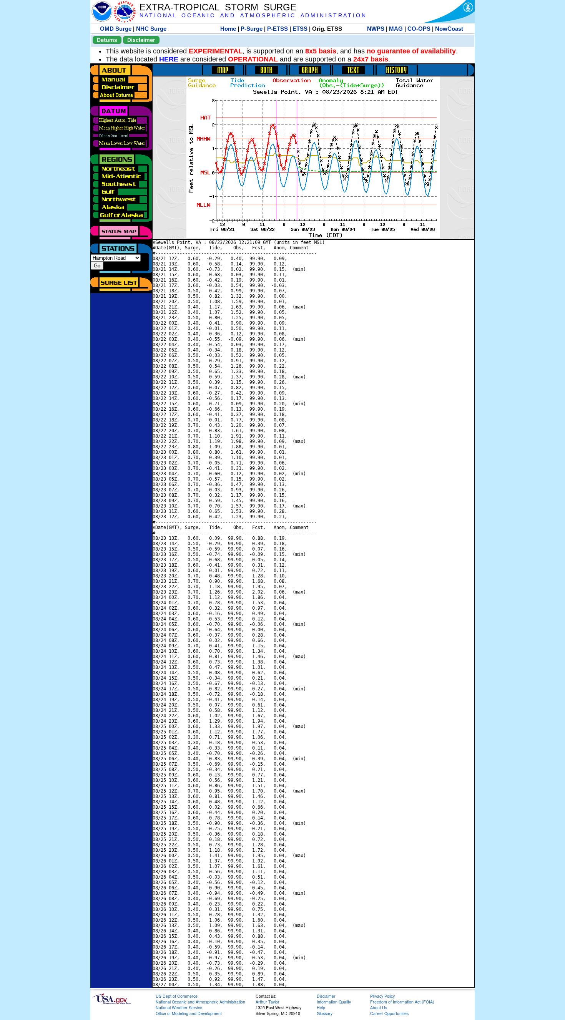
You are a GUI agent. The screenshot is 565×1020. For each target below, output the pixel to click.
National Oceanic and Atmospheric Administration (200, 1002)
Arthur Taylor (267, 1002)
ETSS (299, 28)
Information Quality (334, 1002)
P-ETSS (277, 28)
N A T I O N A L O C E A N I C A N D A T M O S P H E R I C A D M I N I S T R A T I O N (253, 15)
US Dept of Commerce (177, 996)
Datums (107, 39)
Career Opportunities (389, 1013)
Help (321, 1007)
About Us (378, 1007)
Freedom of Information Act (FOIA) (402, 1002)
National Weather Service (179, 1007)
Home (228, 28)
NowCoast (449, 28)
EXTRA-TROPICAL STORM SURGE (218, 7)
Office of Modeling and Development (189, 1013)
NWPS (375, 28)
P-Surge (252, 28)
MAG (396, 28)
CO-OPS (418, 28)
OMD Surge (115, 28)
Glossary (324, 1013)
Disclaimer (141, 39)
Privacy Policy (382, 996)
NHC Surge (151, 28)
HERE (168, 59)
